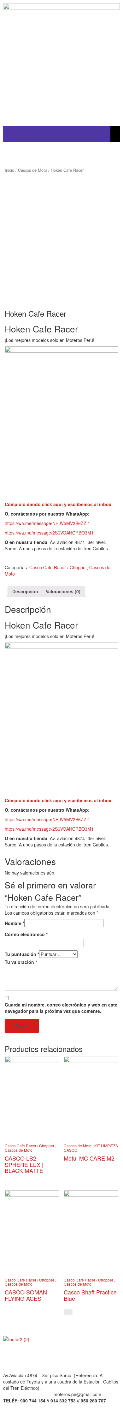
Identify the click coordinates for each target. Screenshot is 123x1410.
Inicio (9, 170)
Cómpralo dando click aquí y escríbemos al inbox (58, 504)
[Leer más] (68, 1312)
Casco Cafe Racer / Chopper (58, 567)
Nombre (14, 923)
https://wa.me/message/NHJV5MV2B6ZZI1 (47, 523)
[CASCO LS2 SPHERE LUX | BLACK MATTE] (32, 1097)
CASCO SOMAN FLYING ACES (26, 1295)
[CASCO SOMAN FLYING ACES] (32, 1231)
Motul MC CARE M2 (89, 1158)
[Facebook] (11, 1357)
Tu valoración (21, 962)
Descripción (25, 591)
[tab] (25, 591)
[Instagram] (62, 1357)
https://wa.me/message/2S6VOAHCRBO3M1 (49, 532)
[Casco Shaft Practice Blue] (91, 1231)
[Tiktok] (45, 1357)
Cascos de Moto (32, 170)
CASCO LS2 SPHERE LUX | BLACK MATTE (24, 1164)
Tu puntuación (22, 954)
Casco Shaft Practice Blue (90, 1295)
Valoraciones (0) (63, 591)
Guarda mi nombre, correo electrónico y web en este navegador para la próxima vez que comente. (61, 1007)
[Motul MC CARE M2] (91, 1097)
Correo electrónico (26, 934)
